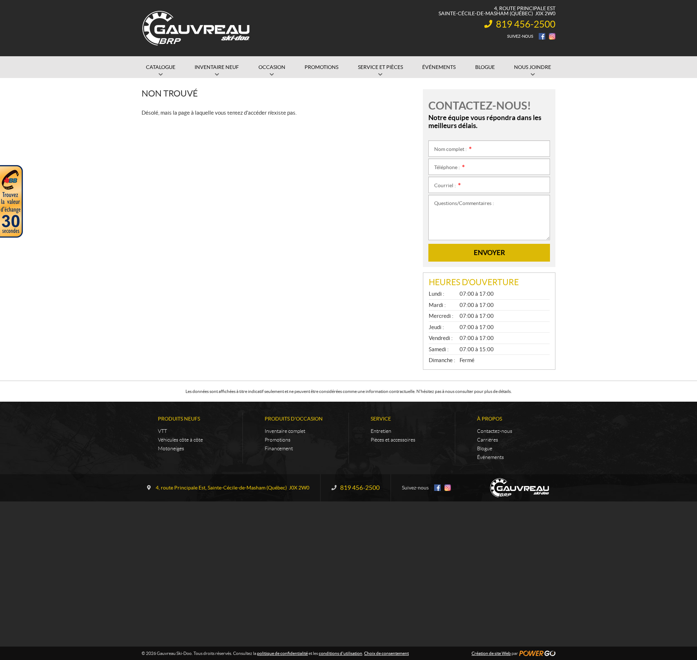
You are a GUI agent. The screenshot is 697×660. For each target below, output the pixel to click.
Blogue (484, 448)
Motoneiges (171, 448)
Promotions (277, 440)
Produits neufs (179, 419)
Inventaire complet (285, 431)
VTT (162, 431)
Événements (490, 457)
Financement (279, 448)
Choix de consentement (386, 653)
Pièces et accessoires (393, 440)
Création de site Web (491, 653)
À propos (489, 419)
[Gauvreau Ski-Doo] (196, 28)
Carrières (487, 440)
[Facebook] (542, 36)
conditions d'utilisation (340, 653)
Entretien (381, 431)
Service (381, 419)
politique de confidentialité (282, 653)
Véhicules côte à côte (180, 440)
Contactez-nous (494, 431)
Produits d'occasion (294, 419)
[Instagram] (552, 36)
